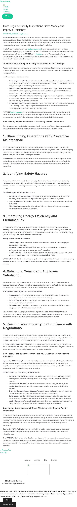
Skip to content (5, 1)
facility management (34, 49)
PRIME (6, 34)
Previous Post (5, 450)
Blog (45, 460)
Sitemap (54, 460)
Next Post (4, 452)
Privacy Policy (8, 504)
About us (27, 460)
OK (7, 500)
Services (39, 54)
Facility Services (16, 112)
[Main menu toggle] (7, 16)
